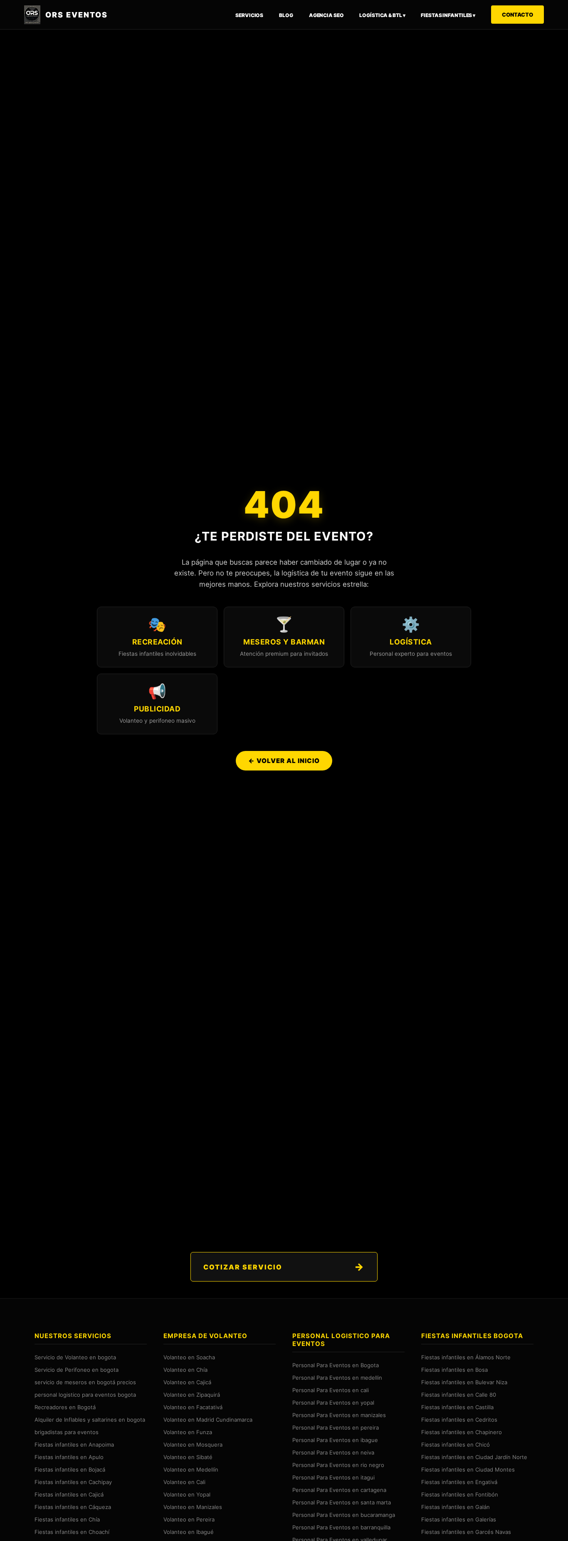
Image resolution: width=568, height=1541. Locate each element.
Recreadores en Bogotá (65, 1406)
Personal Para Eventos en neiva (333, 1452)
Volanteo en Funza (187, 1431)
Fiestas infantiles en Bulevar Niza (464, 1381)
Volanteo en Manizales (192, 1506)
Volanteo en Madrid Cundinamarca (207, 1419)
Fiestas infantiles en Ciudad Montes (468, 1469)
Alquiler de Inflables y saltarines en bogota (90, 1419)
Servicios (249, 15)
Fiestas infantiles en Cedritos (459, 1419)
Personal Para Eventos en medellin (337, 1377)
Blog (286, 15)
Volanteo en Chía (185, 1369)
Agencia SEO (326, 15)
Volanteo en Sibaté (187, 1456)
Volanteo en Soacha (189, 1356)
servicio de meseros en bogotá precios (85, 1381)
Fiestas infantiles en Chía (67, 1519)
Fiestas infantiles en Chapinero (461, 1431)
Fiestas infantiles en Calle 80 (458, 1394)
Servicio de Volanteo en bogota (75, 1356)
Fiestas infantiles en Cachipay (73, 1481)
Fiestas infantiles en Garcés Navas (466, 1531)
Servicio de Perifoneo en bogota (77, 1369)
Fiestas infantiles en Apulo (69, 1456)
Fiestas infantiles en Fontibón (459, 1494)
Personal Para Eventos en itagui (333, 1477)
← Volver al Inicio (284, 761)
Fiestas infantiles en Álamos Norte (466, 1356)
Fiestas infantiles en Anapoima (74, 1444)
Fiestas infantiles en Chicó (455, 1444)
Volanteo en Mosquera (192, 1444)
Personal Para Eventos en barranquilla (341, 1527)
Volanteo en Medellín (190, 1469)
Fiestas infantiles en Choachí (72, 1531)
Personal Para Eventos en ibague (335, 1439)
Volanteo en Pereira (189, 1519)
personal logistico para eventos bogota (85, 1394)
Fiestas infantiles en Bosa (454, 1369)
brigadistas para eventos (67, 1431)
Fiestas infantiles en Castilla (457, 1406)
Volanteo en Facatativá (192, 1406)
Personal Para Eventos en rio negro (338, 1464)
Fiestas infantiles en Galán (455, 1506)
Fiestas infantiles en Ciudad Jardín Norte (474, 1456)
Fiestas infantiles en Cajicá (69, 1494)
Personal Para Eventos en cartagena (339, 1489)
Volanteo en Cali (184, 1481)
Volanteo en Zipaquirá (191, 1394)
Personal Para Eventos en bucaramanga (343, 1514)
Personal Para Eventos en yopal (333, 1402)
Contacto (517, 14)
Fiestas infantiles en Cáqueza (73, 1506)
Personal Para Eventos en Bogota (335, 1364)
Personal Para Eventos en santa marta (341, 1502)
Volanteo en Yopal (186, 1494)
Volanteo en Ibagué (188, 1531)
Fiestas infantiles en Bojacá (70, 1469)
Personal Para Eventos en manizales (339, 1414)
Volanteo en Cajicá (187, 1381)
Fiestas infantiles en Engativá (459, 1481)
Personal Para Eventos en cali (330, 1389)
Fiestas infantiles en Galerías (458, 1519)
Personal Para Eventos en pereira (335, 1427)
